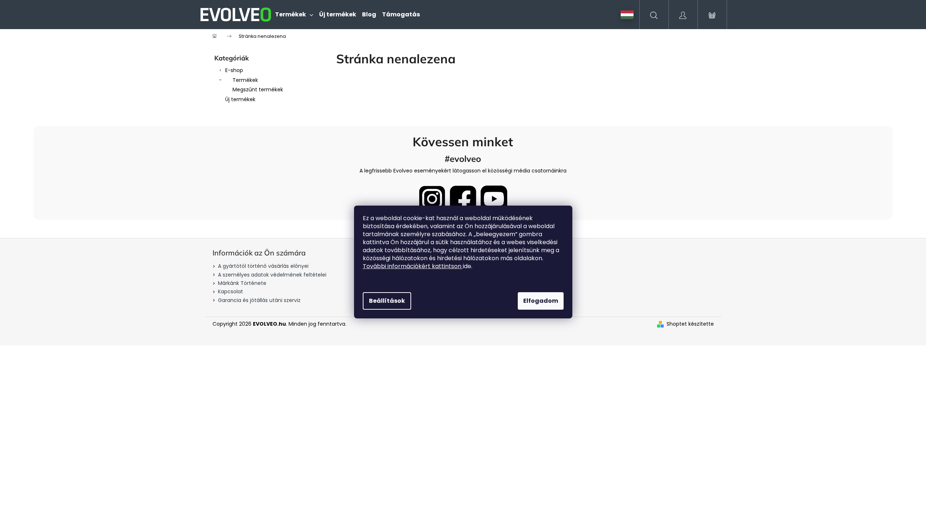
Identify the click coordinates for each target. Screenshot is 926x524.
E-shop (234, 70)
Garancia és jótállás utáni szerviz (259, 300)
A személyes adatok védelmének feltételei (272, 274)
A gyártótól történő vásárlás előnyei (263, 266)
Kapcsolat (230, 291)
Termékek (245, 80)
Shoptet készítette (690, 324)
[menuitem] (294, 14)
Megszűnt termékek (258, 89)
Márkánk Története (242, 283)
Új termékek (240, 99)
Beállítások (387, 301)
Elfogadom (540, 301)
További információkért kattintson (413, 266)
